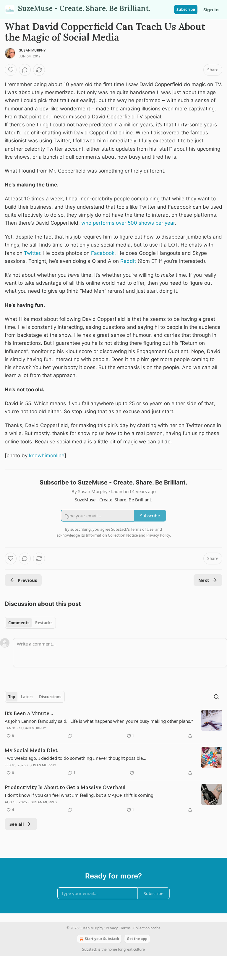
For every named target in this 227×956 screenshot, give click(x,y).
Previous (27, 580)
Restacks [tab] (43, 622)
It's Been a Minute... (29, 713)
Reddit (128, 261)
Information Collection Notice (112, 535)
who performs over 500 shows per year (128, 223)
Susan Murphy (32, 50)
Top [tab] (11, 696)
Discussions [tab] (50, 696)
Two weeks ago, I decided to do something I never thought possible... (75, 758)
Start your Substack (102, 938)
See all (16, 824)
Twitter (32, 253)
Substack (89, 949)
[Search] (216, 697)
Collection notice (146, 928)
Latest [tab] (27, 696)
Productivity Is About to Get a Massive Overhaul (65, 787)
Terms (125, 928)
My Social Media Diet (31, 750)
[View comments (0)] (25, 70)
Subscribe (185, 9)
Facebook (102, 253)
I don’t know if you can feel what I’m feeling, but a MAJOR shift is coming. (80, 795)
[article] (113, 724)
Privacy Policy (158, 535)
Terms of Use (142, 529)
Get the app (137, 938)
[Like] (11, 70)
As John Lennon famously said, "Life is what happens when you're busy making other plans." (99, 721)
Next (203, 580)
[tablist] (30, 623)
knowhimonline (46, 455)
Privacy (112, 928)
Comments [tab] (18, 622)
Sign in (211, 9)
